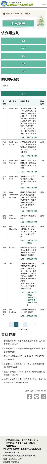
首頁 (8, 13)
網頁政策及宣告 (13, 439)
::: (4, 439)
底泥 (23, 56)
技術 (23, 71)
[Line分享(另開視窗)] (36, 396)
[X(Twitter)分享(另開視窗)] (43, 396)
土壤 (23, 40)
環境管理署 (11, 446)
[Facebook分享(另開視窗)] (29, 396)
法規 (23, 63)
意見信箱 (10, 442)
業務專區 (16, 13)
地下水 (23, 48)
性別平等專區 (22, 442)
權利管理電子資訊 (30, 439)
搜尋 (24, 93)
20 (30, 324)
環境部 (32, 442)
